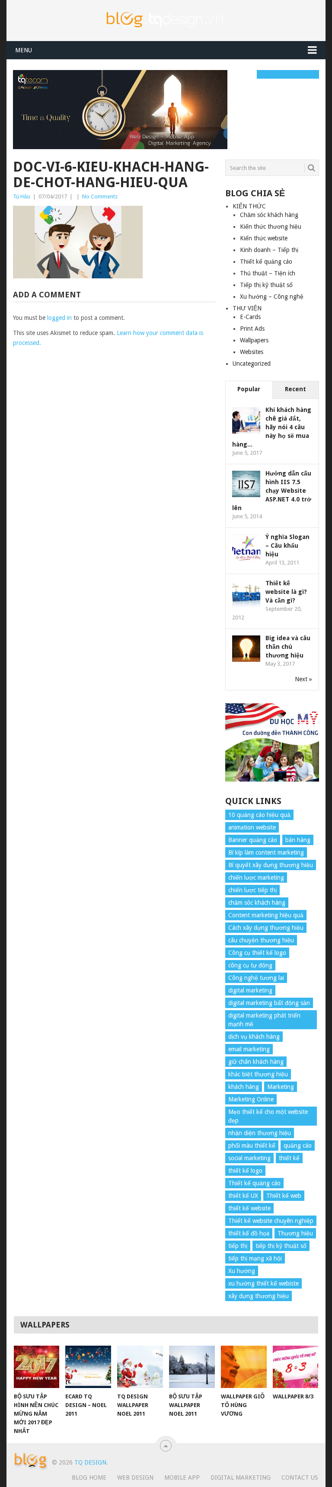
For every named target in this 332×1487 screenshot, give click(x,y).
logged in (59, 317)
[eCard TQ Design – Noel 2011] (88, 1367)
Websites (251, 351)
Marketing (280, 1086)
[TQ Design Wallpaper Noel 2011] (140, 1367)
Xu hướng (241, 1270)
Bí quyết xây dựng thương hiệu (270, 865)
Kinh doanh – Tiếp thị (269, 249)
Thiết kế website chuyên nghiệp (270, 1220)
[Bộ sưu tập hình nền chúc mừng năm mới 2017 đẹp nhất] (37, 1367)
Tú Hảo (21, 196)
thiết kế (289, 1158)
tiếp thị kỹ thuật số (280, 1245)
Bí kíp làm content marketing (266, 852)
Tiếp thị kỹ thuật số (266, 284)
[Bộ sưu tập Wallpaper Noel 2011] (192, 1367)
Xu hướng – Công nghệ (271, 296)
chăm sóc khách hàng (256, 902)
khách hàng (243, 1086)
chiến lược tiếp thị (252, 890)
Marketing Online (251, 1099)
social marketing (249, 1158)
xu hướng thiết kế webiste (263, 1283)
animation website (252, 827)
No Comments (100, 196)
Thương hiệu (295, 1233)
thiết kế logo (245, 1170)
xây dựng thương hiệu (258, 1295)
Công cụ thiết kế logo (257, 952)
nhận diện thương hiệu (259, 1133)
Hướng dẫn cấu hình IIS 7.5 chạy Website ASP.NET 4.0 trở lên (271, 490)
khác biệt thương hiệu (258, 1074)
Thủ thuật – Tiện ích (267, 273)
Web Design (135, 1477)
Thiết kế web (283, 1195)
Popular (248, 389)
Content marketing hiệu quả (265, 915)
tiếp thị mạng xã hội (255, 1258)
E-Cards (250, 316)
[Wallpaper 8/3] (296, 1367)
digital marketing (250, 990)
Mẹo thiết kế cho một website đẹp (268, 1116)
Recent (295, 389)
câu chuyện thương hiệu (261, 940)
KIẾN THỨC (249, 206)
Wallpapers (254, 340)
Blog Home (89, 1477)
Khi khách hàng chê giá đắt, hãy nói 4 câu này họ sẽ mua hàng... (271, 427)
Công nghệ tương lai (256, 977)
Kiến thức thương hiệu (270, 226)
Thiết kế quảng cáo (266, 261)
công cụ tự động (250, 965)
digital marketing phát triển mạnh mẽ (264, 1019)
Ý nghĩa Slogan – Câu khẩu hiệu (287, 545)
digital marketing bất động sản (269, 1002)
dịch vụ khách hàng (254, 1036)
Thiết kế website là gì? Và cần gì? (286, 592)
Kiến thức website (263, 238)
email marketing (249, 1049)
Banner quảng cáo (252, 839)
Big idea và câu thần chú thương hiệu (287, 647)
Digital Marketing (241, 1477)
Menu (23, 50)
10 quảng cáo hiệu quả (259, 814)
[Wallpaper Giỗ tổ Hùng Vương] (244, 1367)
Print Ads (252, 328)
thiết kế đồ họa (248, 1233)
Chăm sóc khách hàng (269, 214)
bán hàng (297, 839)
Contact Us (299, 1477)
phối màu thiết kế (251, 1145)
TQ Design (90, 1462)
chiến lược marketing (256, 877)
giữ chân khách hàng (256, 1061)
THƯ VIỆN (247, 308)
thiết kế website (249, 1208)
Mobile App (182, 1477)
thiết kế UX (243, 1195)
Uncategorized (252, 363)
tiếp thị (237, 1245)
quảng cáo (298, 1145)
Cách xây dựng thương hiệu (265, 927)
